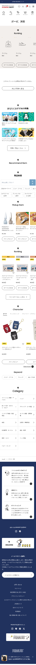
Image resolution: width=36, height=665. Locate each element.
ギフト (32, 14)
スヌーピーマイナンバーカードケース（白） (22, 277)
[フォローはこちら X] (24, 629)
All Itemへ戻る (18, 88)
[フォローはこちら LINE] (20, 531)
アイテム (4, 53)
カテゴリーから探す (5, 195)
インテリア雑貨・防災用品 (8, 414)
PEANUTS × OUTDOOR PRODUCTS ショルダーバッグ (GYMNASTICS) (8, 228)
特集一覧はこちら (16, 148)
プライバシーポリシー (18, 596)
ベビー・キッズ (6, 446)
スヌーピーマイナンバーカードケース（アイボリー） (8, 277)
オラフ (5, 314)
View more (27, 366)
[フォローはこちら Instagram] (16, 531)
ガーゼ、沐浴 (11, 459)
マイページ (18, 588)
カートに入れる (8, 65)
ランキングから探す (16, 195)
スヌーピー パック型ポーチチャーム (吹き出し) (11, 348)
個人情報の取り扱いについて (18, 615)
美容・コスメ (5, 438)
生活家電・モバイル (7, 430)
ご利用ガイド (18, 604)
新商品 (3, 14)
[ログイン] (23, 6)
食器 (3, 422)
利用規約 (18, 611)
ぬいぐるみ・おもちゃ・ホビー (7, 406)
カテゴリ (18, 14)
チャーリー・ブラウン (29, 314)
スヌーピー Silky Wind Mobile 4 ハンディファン (22, 228)
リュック (27, 188)
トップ (3, 459)
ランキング (25, 14)
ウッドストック (14, 314)
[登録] (31, 575)
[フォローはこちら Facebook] (20, 629)
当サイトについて (18, 608)
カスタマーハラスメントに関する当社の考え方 (18, 600)
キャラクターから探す (28, 195)
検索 (32, 182)
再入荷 (11, 14)
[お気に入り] (19, 6)
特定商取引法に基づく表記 (18, 592)
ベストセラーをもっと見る (17, 297)
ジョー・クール (17, 188)
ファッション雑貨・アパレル (8, 399)
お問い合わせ (18, 585)
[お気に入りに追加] (13, 224)
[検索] (30, 6)
